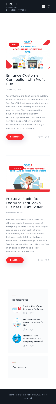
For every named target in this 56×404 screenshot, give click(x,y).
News (14, 45)
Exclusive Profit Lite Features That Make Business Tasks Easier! (25, 203)
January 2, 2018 (13, 89)
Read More (15, 137)
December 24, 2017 (15, 213)
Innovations (16, 168)
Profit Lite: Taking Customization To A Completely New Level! (33, 338)
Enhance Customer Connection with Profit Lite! (25, 79)
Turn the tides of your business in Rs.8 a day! (33, 307)
